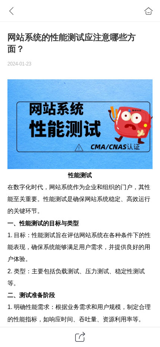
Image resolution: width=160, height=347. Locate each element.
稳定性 (124, 271)
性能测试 (80, 175)
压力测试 (97, 271)
